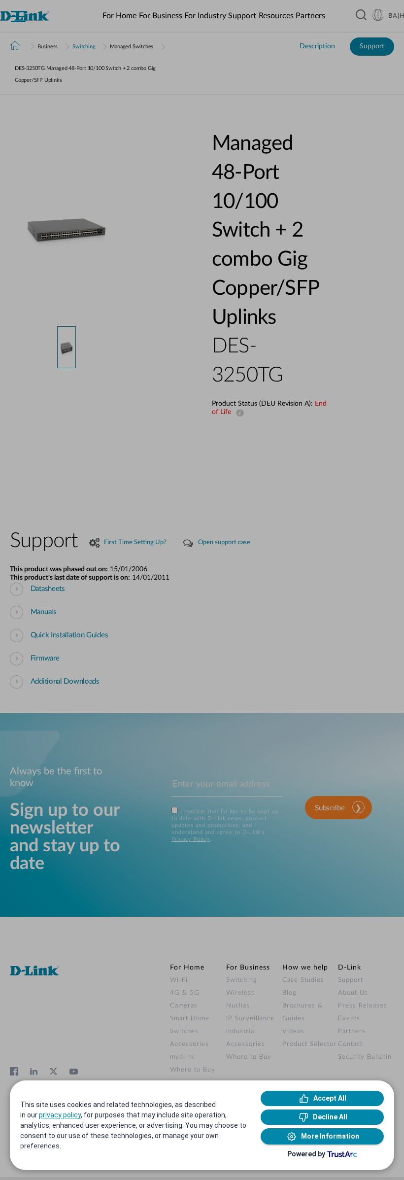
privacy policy (60, 1115)
